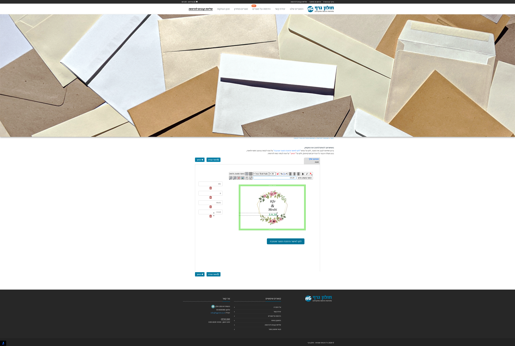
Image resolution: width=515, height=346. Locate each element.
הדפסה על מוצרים (261, 8)
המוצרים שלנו (296, 9)
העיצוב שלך (314, 159)
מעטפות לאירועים (323, 138)
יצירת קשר (280, 9)
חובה (317, 162)
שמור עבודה (212, 160)
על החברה (277, 307)
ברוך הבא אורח (328, 2)
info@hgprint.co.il (218, 313)
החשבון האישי (276, 320)
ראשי (332, 138)
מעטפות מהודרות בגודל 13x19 (304, 138)
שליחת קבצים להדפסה (299, 2)
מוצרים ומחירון (241, 9)
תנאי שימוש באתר (275, 329)
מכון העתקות (223, 9)
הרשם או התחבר (315, 2)
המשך (199, 160)
